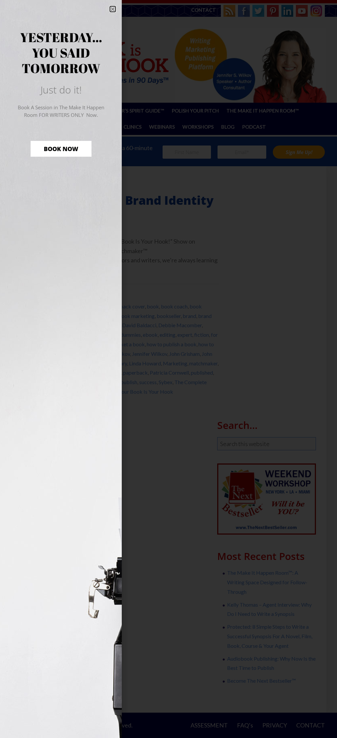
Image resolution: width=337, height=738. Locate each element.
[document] (168, 369)
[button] (112, 9)
